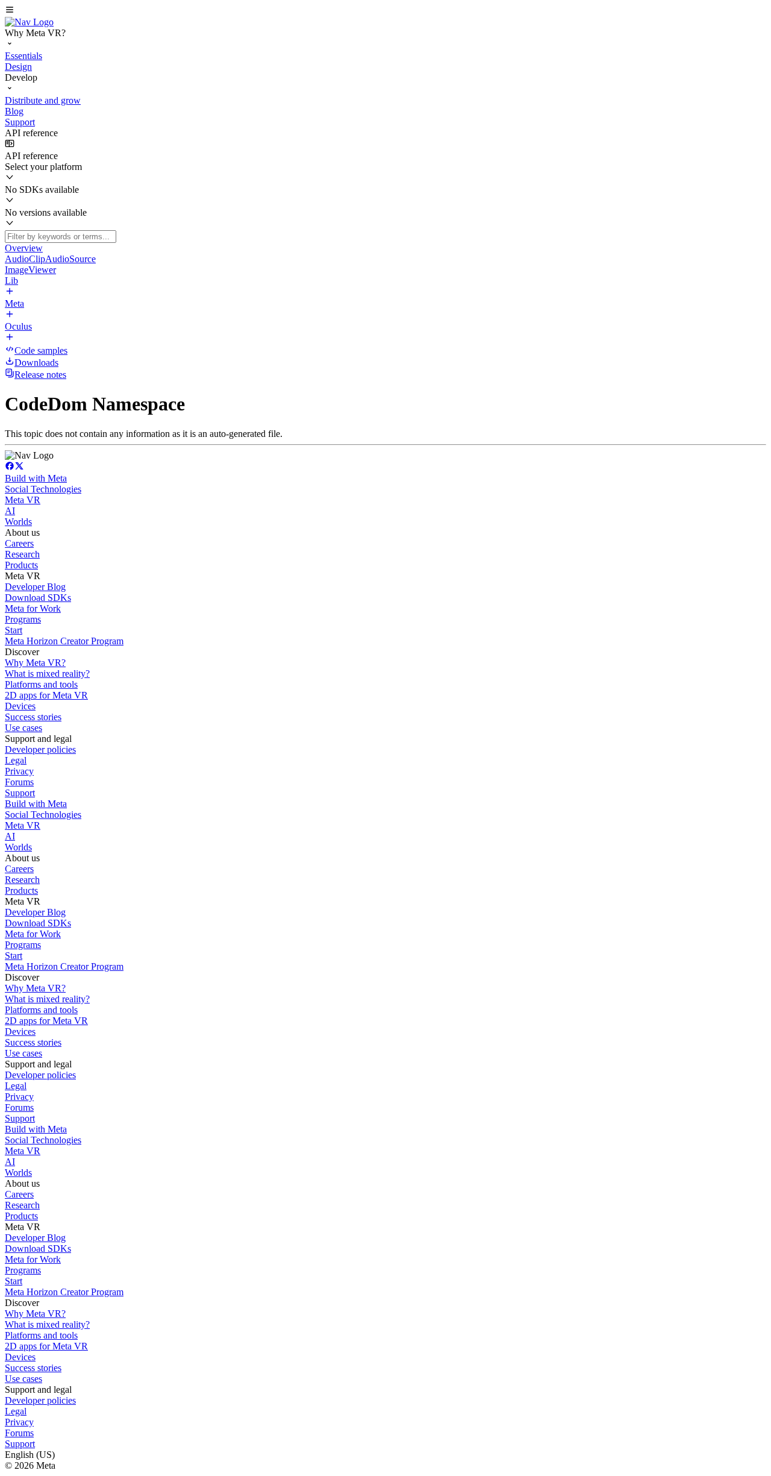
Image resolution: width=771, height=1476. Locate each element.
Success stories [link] (33, 717)
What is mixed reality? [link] (47, 673)
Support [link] (20, 793)
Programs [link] (23, 619)
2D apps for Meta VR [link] (46, 695)
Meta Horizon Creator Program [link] (64, 641)
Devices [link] (20, 706)
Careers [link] (19, 543)
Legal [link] (16, 760)
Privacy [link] (19, 771)
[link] (29, 22)
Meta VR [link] (22, 500)
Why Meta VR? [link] (35, 663)
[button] (385, 11)
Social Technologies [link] (43, 489)
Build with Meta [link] (36, 478)
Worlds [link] (18, 522)
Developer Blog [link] (35, 587)
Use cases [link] (23, 728)
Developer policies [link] (40, 749)
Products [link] (21, 565)
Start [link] (13, 630)
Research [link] (22, 554)
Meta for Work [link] (33, 608)
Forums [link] (19, 782)
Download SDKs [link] (38, 597)
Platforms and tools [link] (41, 684)
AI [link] (10, 511)
